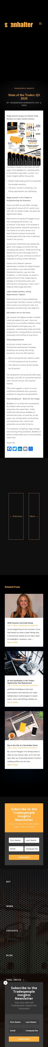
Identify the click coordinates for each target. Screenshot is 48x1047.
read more (12, 642)
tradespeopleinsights (22, 103)
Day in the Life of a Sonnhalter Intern (22, 745)
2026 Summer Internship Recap (20, 623)
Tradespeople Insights (24, 88)
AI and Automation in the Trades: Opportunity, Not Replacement (20, 681)
